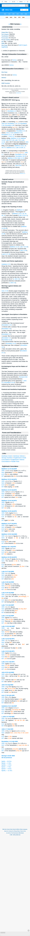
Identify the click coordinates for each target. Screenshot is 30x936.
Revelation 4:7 (6, 334)
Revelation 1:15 (7, 325)
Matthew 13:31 (6, 479)
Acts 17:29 (9, 133)
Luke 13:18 (5, 639)
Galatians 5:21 (17, 133)
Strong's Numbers (7, 458)
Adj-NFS (14, 479)
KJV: (3, 474)
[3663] (2, 419)
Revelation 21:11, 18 (8, 134)
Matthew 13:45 (6, 511)
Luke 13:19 (5, 651)
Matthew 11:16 (15, 138)
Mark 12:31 (20, 158)
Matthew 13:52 (6, 534)
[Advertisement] (15, 806)
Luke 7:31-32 (24, 247)
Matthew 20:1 (11, 147)
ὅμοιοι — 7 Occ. (6, 767)
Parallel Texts (15, 461)
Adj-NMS (14, 534)
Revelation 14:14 (9, 382)
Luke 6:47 (5, 571)
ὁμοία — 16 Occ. (7, 761)
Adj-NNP (14, 469)
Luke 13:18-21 (23, 215)
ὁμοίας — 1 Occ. (7, 765)
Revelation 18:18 (21, 156)
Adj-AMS (12, 695)
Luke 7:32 (5, 615)
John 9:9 (4, 123)
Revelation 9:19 (7, 340)
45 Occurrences (7, 757)
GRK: (3, 470)
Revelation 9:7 (6, 338)
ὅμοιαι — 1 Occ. (6, 763)
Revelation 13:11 (11, 343)
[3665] (28, 419)
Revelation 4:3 (11, 111)
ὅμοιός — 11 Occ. (7, 770)
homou (14, 60)
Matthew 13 (20, 210)
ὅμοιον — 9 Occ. (7, 768)
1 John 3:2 (11, 136)
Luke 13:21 (5, 662)
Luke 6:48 (5, 582)
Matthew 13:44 (6, 500)
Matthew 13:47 (6, 523)
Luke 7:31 (18, 140)
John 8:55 (18, 165)
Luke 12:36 (23, 250)
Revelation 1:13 (7, 741)
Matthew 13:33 (6, 490)
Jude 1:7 (4, 729)
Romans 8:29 (23, 377)
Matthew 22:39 (12, 158)
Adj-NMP (11, 605)
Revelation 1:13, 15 (14, 123)
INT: (3, 476)
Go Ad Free (3, 932)
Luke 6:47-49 (10, 140)
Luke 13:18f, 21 (20, 147)
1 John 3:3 (12, 282)
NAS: (3, 472)
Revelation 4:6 (9, 125)
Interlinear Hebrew (18, 456)
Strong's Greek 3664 (8, 756)
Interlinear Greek (7, 456)
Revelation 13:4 (20, 154)
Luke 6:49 (5, 592)
